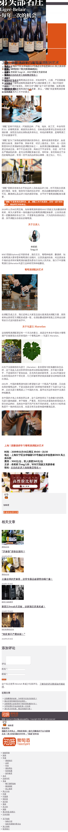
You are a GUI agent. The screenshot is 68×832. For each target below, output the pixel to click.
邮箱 (4, 674)
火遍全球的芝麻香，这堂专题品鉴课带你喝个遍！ (27, 579)
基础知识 (8, 760)
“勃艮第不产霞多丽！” (13, 634)
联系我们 (6, 829)
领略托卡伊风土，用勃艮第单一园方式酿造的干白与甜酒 (26, 731)
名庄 (4, 776)
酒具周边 (8, 768)
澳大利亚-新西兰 (9, 812)
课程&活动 (5, 547)
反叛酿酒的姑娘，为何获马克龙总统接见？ (20, 698)
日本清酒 (6, 814)
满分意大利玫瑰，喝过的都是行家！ (18, 709)
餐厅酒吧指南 (10, 784)
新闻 (4, 755)
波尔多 (7, 78)
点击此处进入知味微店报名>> (24, 75)
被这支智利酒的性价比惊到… (15, 701)
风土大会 (6, 791)
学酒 (4, 758)
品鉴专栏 (6, 778)
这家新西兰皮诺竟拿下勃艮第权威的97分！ (20, 704)
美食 (4, 781)
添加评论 (5, 728)
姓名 (4, 669)
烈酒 (4, 794)
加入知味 (6, 826)
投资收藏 (8, 771)
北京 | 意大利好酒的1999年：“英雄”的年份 (20, 734)
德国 (4, 809)
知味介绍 (8, 821)
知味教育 (10, 602)
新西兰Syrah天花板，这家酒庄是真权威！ (24, 606)
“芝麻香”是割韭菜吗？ (13, 551)
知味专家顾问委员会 (13, 824)
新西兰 (4, 602)
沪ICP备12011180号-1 (21, 719)
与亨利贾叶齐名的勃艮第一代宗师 (17, 706)
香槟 (4, 804)
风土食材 (8, 789)
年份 (7, 766)
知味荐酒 (6, 753)
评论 (4, 663)
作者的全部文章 (10, 512)
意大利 (5, 807)
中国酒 (5, 796)
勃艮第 (4, 629)
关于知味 (6, 819)
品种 (7, 763)
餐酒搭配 (8, 786)
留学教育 (8, 773)
